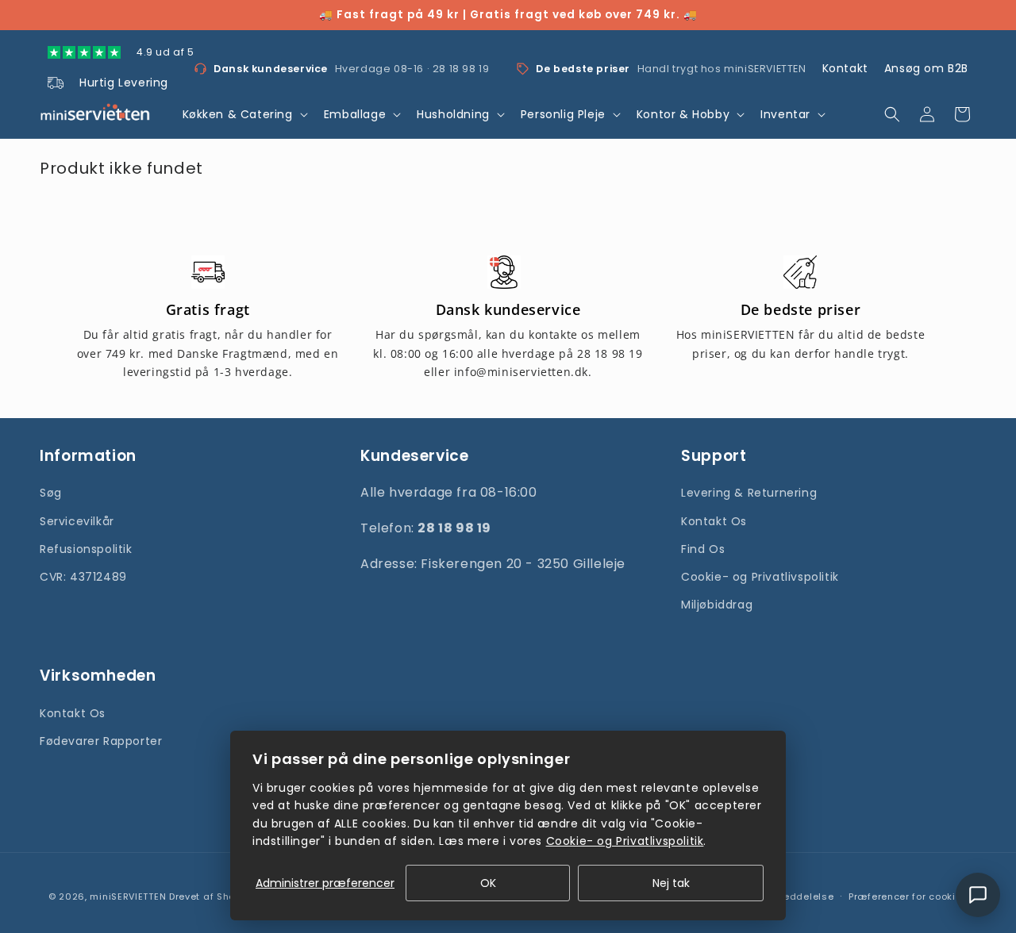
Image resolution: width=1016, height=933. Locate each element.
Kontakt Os (714, 521)
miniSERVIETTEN (128, 896)
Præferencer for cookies (908, 896)
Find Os (703, 549)
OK (488, 883)
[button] (243, 114)
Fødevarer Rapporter (101, 741)
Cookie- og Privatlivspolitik (760, 577)
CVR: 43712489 (83, 577)
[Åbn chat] (978, 895)
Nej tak (671, 883)
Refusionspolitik (86, 549)
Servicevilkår (77, 521)
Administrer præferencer (325, 883)
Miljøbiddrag (716, 604)
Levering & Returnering (749, 493)
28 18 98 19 (461, 68)
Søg (51, 493)
